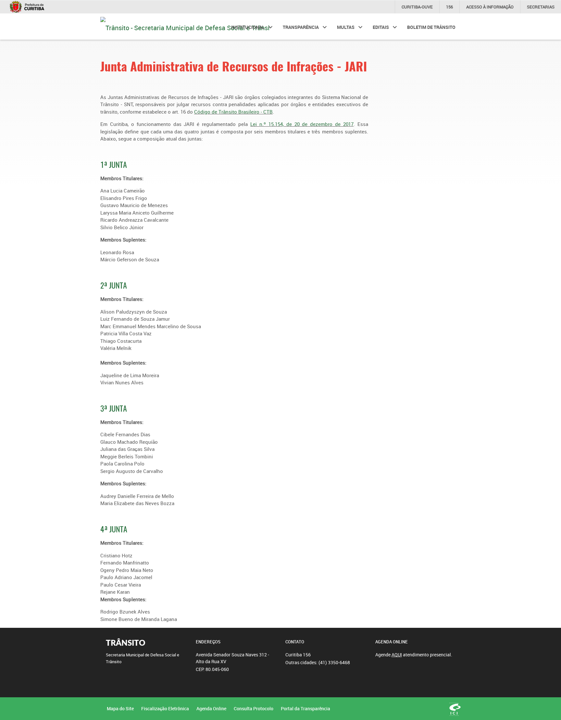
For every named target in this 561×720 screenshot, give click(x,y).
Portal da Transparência (305, 708)
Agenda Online (211, 708)
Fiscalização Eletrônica (165, 708)
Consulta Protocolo (253, 708)
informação (490, 7)
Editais (381, 27)
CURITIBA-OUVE (417, 7)
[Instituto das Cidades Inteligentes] (455, 709)
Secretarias (541, 7)
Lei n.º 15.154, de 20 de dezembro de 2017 (302, 124)
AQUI (397, 655)
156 (449, 7)
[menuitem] (252, 27)
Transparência (301, 27)
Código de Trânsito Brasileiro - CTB (233, 111)
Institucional (248, 27)
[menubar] (343, 27)
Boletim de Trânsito (431, 27)
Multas (346, 27)
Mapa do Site (120, 708)
